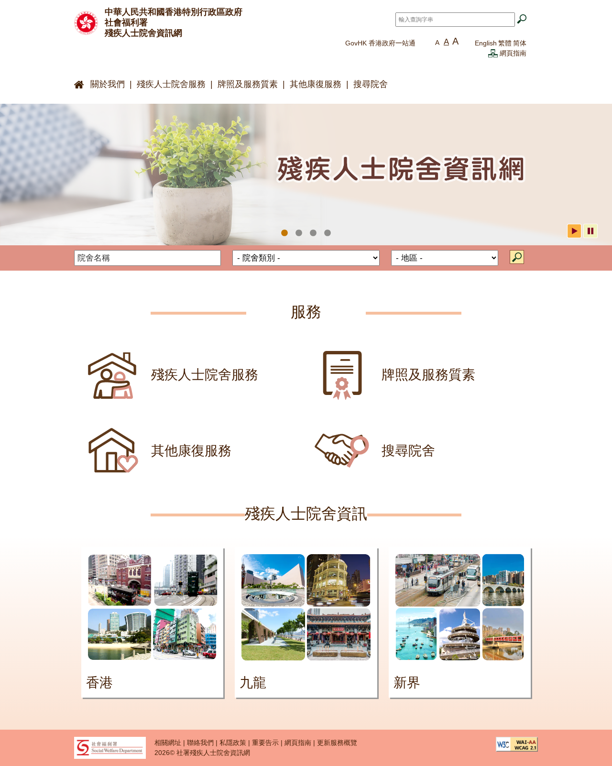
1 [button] (284, 233)
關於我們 (107, 84)
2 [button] (299, 233)
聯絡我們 (200, 742)
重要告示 (265, 742)
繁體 (505, 43)
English (486, 43)
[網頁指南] (493, 53)
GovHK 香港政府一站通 (380, 43)
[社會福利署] (110, 747)
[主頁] (86, 22)
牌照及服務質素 (248, 84)
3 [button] (313, 233)
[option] (306, 175)
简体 (519, 43)
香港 (99, 682)
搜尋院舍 (370, 84)
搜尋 (517, 257)
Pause (590, 231)
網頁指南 (513, 53)
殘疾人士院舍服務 (171, 84)
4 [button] (327, 233)
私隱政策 (232, 742)
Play (574, 231)
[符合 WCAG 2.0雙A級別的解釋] (517, 743)
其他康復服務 (315, 84)
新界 (406, 682)
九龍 (253, 682)
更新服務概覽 (337, 742)
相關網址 (167, 742)
